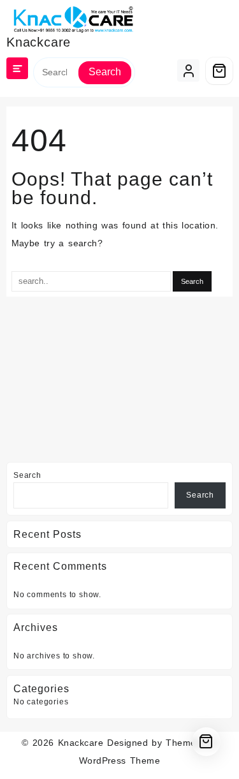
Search (105, 71)
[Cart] (219, 70)
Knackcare (38, 42)
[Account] (188, 70)
